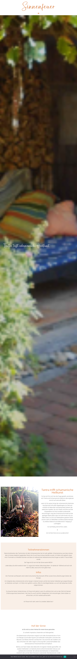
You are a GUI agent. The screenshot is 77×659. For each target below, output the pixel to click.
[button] (38, 13)
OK (65, 656)
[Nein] (74, 656)
